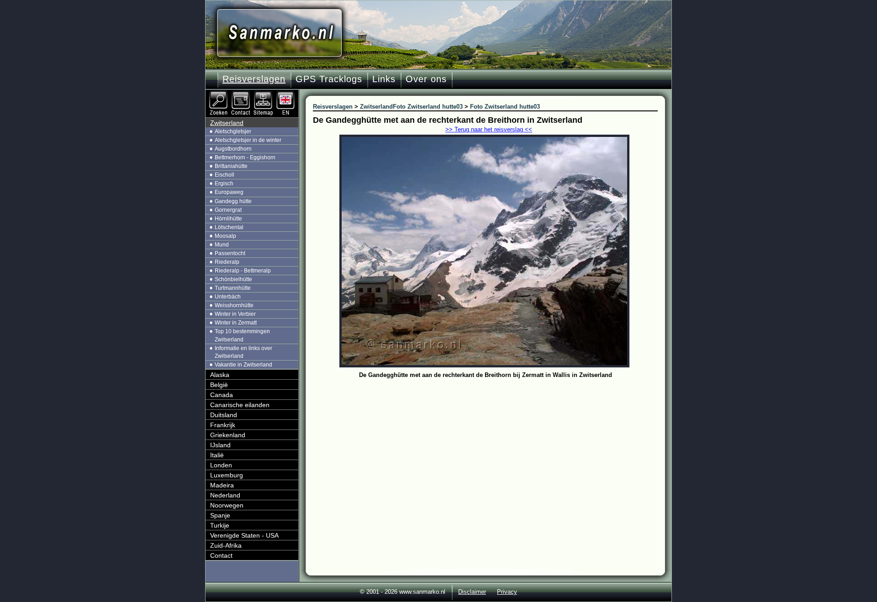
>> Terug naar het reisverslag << (488, 129)
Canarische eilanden (239, 404)
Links (384, 79)
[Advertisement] (492, 449)
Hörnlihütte (228, 218)
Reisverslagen (253, 79)
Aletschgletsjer (233, 131)
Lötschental (229, 227)
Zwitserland (226, 122)
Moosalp (225, 236)
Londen (221, 465)
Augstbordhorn (233, 149)
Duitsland (223, 415)
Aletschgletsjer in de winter (248, 140)
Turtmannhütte (233, 288)
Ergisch (224, 183)
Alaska (219, 374)
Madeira (222, 485)
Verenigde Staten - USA (244, 535)
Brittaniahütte (231, 166)
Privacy (507, 591)
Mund (222, 244)
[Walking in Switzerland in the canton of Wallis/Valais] (286, 93)
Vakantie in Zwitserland (243, 364)
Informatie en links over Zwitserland (243, 352)
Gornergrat (228, 210)
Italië (217, 455)
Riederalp (227, 262)
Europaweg (229, 192)
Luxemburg (226, 475)
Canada (221, 394)
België (219, 384)
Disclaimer (472, 591)
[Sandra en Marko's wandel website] (279, 33)
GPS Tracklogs (329, 79)
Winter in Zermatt (236, 322)
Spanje (220, 515)
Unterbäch (228, 296)
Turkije (219, 525)
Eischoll (224, 175)
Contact (221, 555)
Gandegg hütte (233, 201)
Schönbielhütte (233, 279)
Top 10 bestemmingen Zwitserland (242, 335)
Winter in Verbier (235, 314)
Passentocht (230, 253)
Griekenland (227, 435)
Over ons (426, 79)
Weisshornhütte (234, 305)
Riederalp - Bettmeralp (243, 270)
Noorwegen (226, 505)
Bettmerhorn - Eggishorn (245, 157)
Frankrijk (222, 425)
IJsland (220, 445)
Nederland (225, 495)
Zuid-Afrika (226, 545)
